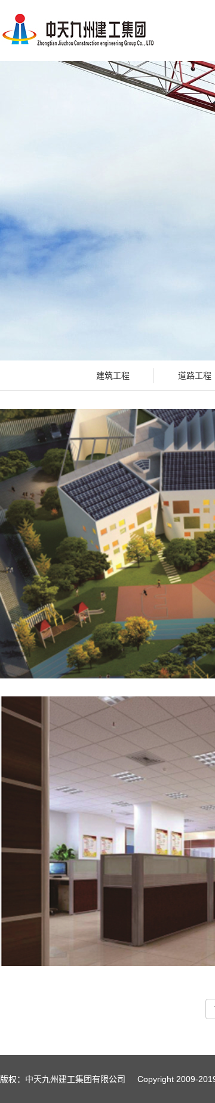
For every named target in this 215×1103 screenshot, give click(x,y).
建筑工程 (113, 375)
